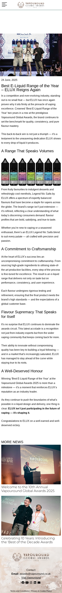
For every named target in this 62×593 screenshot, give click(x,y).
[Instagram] (31, 582)
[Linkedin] (35, 582)
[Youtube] (27, 582)
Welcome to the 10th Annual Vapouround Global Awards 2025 (28, 489)
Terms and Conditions (19, 591)
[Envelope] (39, 582)
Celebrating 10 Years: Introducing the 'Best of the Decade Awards (28, 540)
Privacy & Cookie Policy (41, 591)
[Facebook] (23, 582)
